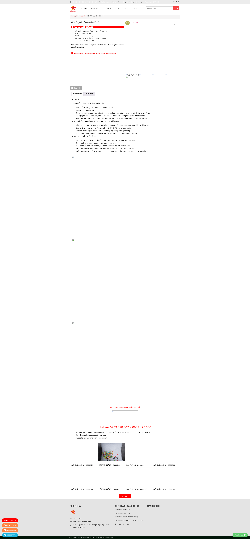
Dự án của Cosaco (112, 8)
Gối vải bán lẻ (80, 16)
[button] (125, 496)
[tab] (77, 94)
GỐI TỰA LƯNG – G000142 (82, 465)
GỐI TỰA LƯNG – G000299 (82, 489)
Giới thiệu (84, 8)
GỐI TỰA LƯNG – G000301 (136, 465)
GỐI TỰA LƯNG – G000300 (164, 465)
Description (77, 93)
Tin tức (125, 8)
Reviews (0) (89, 93)
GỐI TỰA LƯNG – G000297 (136, 489)
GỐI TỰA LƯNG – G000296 (164, 489)
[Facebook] (174, 2)
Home (73, 16)
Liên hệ (134, 8)
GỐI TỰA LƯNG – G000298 (109, 489)
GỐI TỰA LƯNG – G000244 (109, 465)
